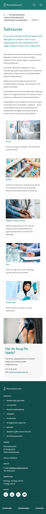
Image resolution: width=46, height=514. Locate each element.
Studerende (11, 418)
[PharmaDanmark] (12, 388)
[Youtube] (24, 494)
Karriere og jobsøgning (15, 409)
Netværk (10, 427)
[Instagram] (18, 494)
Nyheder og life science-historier (19, 431)
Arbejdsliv (10, 414)
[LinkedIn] (12, 494)
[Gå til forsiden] (13, 5)
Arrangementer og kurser (16, 423)
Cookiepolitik (40, 508)
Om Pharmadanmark (17, 14)
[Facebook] (6, 494)
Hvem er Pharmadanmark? (14, 17)
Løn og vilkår (11, 405)
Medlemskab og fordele (15, 400)
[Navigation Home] (4, 15)
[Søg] (34, 4)
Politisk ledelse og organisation (15, 20)
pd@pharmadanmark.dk (18, 372)
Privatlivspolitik (7, 508)
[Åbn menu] (40, 4)
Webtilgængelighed (23, 508)
